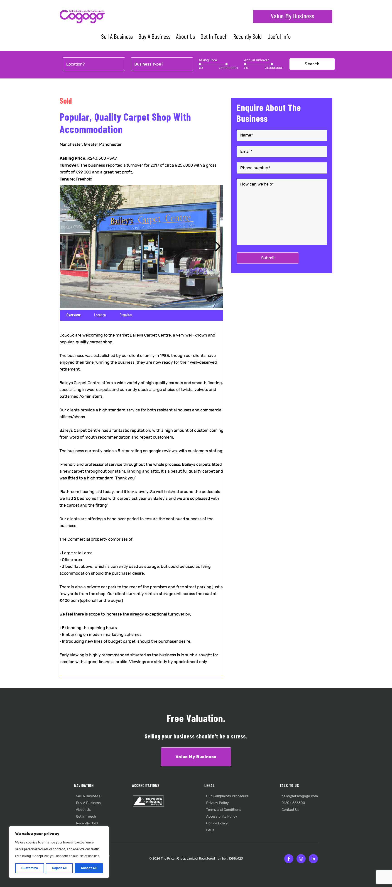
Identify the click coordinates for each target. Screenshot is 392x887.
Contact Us (290, 810)
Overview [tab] (73, 315)
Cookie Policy (217, 823)
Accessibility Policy (221, 817)
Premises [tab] (126, 315)
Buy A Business (154, 37)
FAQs (210, 830)
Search (312, 64)
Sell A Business (117, 37)
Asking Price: (208, 60)
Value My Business (292, 16)
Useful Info (279, 37)
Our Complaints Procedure (227, 796)
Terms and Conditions (223, 810)
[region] (59, 852)
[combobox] (94, 64)
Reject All (59, 868)
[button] (218, 247)
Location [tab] (100, 315)
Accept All (89, 868)
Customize (29, 868)
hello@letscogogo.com (300, 796)
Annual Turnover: (257, 60)
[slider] (200, 64)
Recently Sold (247, 37)
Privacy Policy (217, 803)
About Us (185, 37)
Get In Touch (214, 37)
